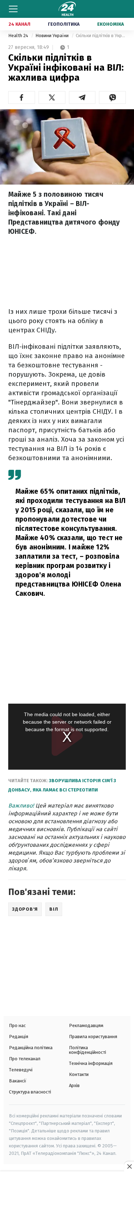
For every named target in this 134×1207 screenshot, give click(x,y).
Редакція (18, 1036)
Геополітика (64, 24)
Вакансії (17, 1080)
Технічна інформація (91, 1063)
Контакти (79, 1074)
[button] (21, 97)
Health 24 (18, 35)
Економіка (110, 24)
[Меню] (13, 9)
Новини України (52, 35)
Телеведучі (21, 1069)
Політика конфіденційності (87, 1050)
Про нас (17, 1025)
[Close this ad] (129, 1166)
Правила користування (93, 1036)
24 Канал (19, 24)
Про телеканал (24, 1058)
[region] (67, 1190)
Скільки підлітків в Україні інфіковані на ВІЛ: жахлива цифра (101, 35)
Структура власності (30, 1092)
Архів (74, 1085)
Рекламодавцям (86, 1025)
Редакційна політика (31, 1047)
